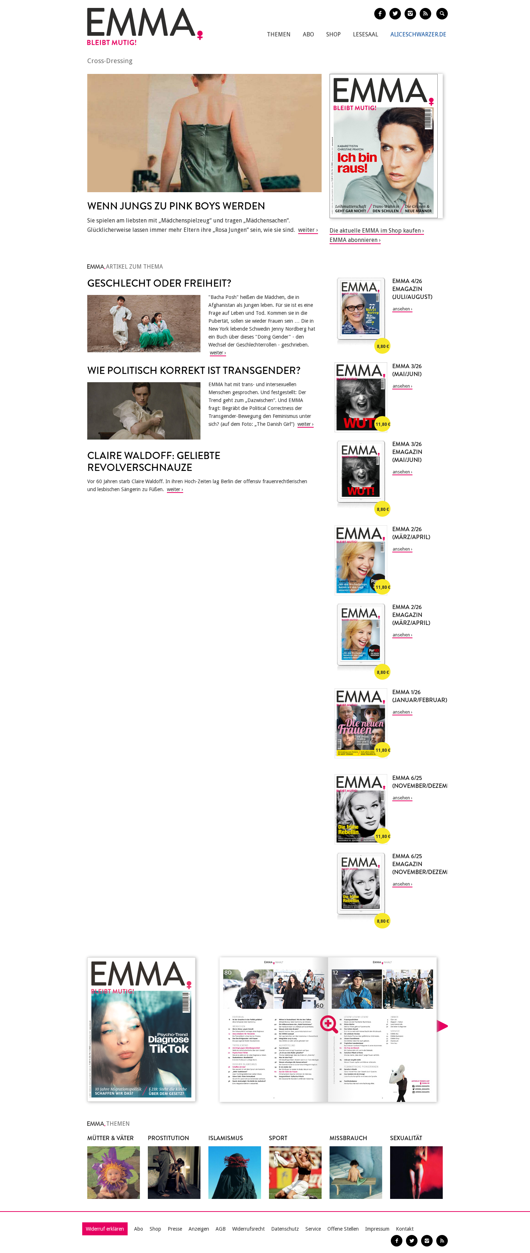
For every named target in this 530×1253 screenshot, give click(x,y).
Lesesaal (365, 34)
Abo (308, 34)
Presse (175, 1229)
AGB (221, 1229)
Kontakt (405, 1229)
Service (313, 1229)
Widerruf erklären (105, 1229)
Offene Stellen (343, 1229)
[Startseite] (145, 26)
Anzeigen (199, 1229)
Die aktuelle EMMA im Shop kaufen (375, 230)
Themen (279, 34)
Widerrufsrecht (248, 1229)
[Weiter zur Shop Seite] (386, 146)
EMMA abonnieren (353, 240)
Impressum (377, 1229)
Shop (333, 34)
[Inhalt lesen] (329, 1024)
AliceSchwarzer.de (418, 34)
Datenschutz (285, 1229)
